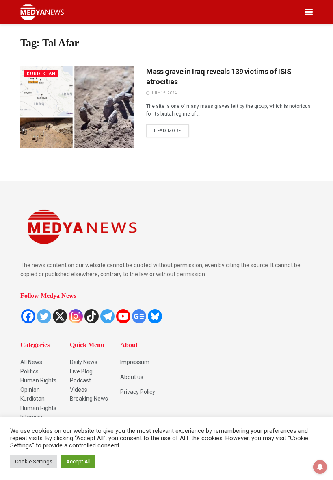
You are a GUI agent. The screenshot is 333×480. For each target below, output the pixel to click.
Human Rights (38, 380)
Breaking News (89, 398)
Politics (29, 371)
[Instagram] (76, 316)
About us (131, 377)
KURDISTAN (41, 73)
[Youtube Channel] (123, 316)
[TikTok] (91, 316)
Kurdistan (32, 398)
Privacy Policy (137, 391)
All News (31, 362)
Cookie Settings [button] (33, 461)
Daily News (83, 362)
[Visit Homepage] (42, 12)
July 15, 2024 (163, 93)
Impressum (134, 362)
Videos (78, 389)
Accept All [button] (78, 461)
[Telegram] (107, 316)
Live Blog (81, 371)
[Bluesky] (155, 316)
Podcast (80, 380)
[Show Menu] (309, 12)
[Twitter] (44, 316)
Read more (171, 128)
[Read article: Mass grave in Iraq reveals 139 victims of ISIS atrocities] (77, 107)
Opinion (30, 389)
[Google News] (139, 316)
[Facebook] (28, 316)
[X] (60, 316)
